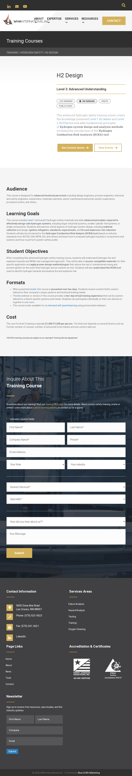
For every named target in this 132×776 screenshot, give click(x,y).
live (19, 296)
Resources (90, 18)
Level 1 (31, 220)
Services (71, 18)
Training (12, 52)
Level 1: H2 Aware (100, 119)
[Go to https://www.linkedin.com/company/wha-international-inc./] (34, 637)
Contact (114, 20)
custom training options (45, 407)
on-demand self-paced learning (61, 305)
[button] (9, 6)
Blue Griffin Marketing (89, 772)
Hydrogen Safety (31, 52)
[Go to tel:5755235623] (34, 616)
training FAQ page (55, 404)
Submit (19, 553)
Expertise (54, 18)
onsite (33, 289)
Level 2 (43, 220)
